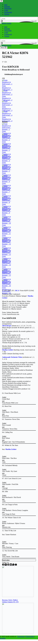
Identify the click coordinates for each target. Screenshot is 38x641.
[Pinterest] (8, 565)
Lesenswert (8, 34)
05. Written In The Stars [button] (10, 445)
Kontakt (2, 638)
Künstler (7, 29)
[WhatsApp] (13, 565)
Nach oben (6, 560)
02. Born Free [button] (6, 406)
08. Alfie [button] (5, 491)
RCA (17, 290)
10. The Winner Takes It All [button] (11, 517)
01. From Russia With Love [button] (11, 393)
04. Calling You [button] (7, 432)
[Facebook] (3, 565)
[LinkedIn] (11, 565)
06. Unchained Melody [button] (10, 465)
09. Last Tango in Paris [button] (10, 504)
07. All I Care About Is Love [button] (11, 478)
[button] (8, 74)
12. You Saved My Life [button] (10, 551)
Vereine (6, 36)
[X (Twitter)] (6, 565)
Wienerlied (7, 30)
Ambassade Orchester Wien (12, 357)
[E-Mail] (16, 565)
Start (5, 27)
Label (6, 32)
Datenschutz (30, 636)
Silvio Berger (6, 326)
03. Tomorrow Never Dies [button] (11, 419)
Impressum (21, 636)
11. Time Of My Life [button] (9, 530)
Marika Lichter (7, 350)
